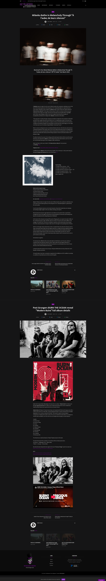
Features (58, 5)
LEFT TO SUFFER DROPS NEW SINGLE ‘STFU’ (68, 290)
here (57, 152)
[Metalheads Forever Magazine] (28, 5)
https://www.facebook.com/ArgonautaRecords (42, 453)
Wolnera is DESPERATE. (36, 289)
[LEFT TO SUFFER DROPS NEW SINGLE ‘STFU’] (68, 284)
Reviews (51, 5)
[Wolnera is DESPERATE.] (37, 284)
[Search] (85, 5)
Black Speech (62, 573)
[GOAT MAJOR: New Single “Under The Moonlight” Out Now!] (53, 284)
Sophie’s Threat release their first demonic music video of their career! (42, 517)
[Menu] (20, 1)
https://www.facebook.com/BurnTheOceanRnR (42, 454)
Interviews (44, 5)
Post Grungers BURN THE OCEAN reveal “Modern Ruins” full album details (41, 264)
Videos (63, 5)
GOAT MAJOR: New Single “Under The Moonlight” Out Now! (37, 1)
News (38, 5)
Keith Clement (50, 21)
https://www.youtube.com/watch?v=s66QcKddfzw (43, 448)
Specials (69, 5)
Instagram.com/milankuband (56, 199)
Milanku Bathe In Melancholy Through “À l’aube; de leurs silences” (63, 517)
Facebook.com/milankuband (44, 199)
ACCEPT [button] (63, 579)
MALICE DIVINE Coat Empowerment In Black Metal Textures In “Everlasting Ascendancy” (64, 264)
